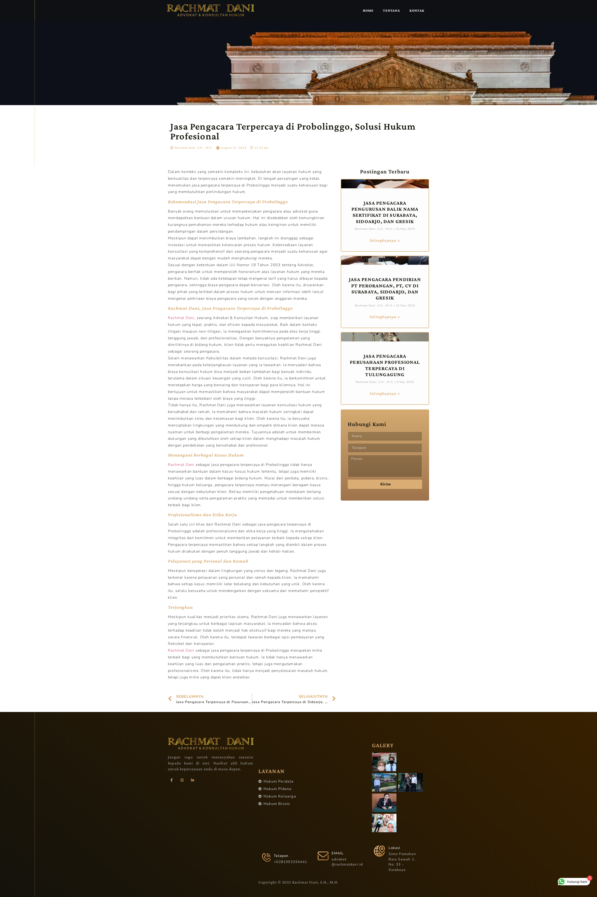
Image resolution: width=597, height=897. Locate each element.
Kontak (417, 10)
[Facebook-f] (171, 780)
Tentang (391, 10)
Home (368, 10)
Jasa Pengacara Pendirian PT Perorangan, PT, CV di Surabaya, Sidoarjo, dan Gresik (385, 288)
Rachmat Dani (181, 317)
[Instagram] (181, 780)
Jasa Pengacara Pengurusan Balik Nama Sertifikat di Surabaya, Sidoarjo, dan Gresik (384, 212)
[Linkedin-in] (192, 780)
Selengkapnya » (385, 240)
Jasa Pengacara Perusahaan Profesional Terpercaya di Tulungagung (385, 365)
